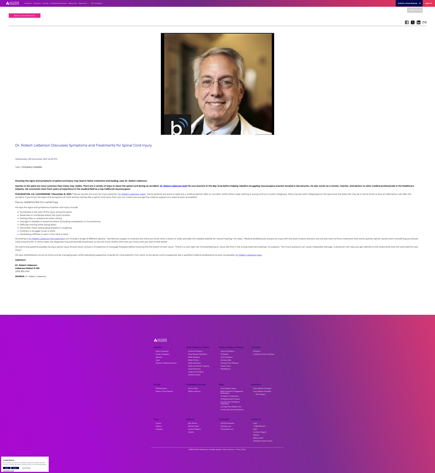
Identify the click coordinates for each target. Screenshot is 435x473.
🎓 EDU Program (259, 394)
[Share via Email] (424, 22)
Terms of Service (228, 449)
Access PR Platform (195, 351)
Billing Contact (258, 438)
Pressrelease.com (227, 429)
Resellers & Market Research (166, 363)
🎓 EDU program (95, 3)
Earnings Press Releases (230, 363)
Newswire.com (226, 426)
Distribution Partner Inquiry (262, 441)
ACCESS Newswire (227, 423)
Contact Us (413, 10)
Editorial (256, 435)
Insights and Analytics (196, 372)
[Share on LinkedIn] (418, 22)
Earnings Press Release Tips (231, 407)
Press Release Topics (228, 388)
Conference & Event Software (263, 354)
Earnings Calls (226, 360)
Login (427, 3)
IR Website (224, 354)
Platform (159, 426)
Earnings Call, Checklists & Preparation (230, 403)
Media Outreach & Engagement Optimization (231, 392)
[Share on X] (412, 22)
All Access (256, 351)
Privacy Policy (241, 449)
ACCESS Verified (194, 375)
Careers (191, 432)
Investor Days (226, 366)
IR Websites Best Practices (230, 399)
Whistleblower (226, 369)
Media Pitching (193, 360)
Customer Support (259, 432)
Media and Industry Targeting (198, 366)
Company (159, 429)
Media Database (194, 357)
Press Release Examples (262, 391)
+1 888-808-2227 (259, 426)
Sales (255, 429)
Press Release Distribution (197, 354)
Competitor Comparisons (230, 396)
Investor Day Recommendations (232, 410)
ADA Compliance (227, 357)
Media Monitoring (194, 363)
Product (158, 423)
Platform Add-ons (194, 391)
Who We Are (192, 423)
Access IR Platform (227, 351)
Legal (158, 360)
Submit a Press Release (407, 3)
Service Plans (193, 388)
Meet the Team (193, 426)
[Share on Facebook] (407, 22)
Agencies (159, 357)
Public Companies (162, 351)
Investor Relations (194, 429)
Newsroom (82, 3)
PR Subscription (161, 388)
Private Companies (162, 354)
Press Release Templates (262, 388)
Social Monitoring (194, 369)
